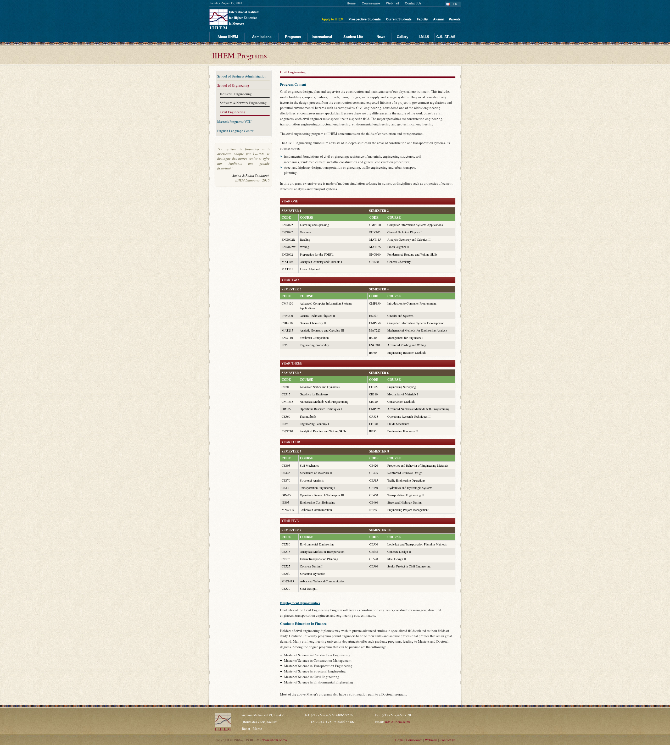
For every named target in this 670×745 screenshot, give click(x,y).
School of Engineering (233, 85)
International (322, 37)
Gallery (402, 37)
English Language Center (235, 130)
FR (455, 3)
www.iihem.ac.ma (274, 739)
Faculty (422, 19)
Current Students (399, 19)
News (381, 37)
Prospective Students (365, 19)
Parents (455, 19)
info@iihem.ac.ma (398, 721)
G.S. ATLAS (445, 37)
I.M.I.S (424, 37)
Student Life (353, 37)
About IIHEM (227, 37)
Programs (293, 37)
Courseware (371, 3)
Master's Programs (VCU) (234, 121)
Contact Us (413, 3)
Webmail (392, 3)
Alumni (438, 19)
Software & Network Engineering (243, 103)
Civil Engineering (232, 112)
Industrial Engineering (236, 94)
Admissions (261, 37)
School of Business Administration (241, 76)
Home (351, 3)
